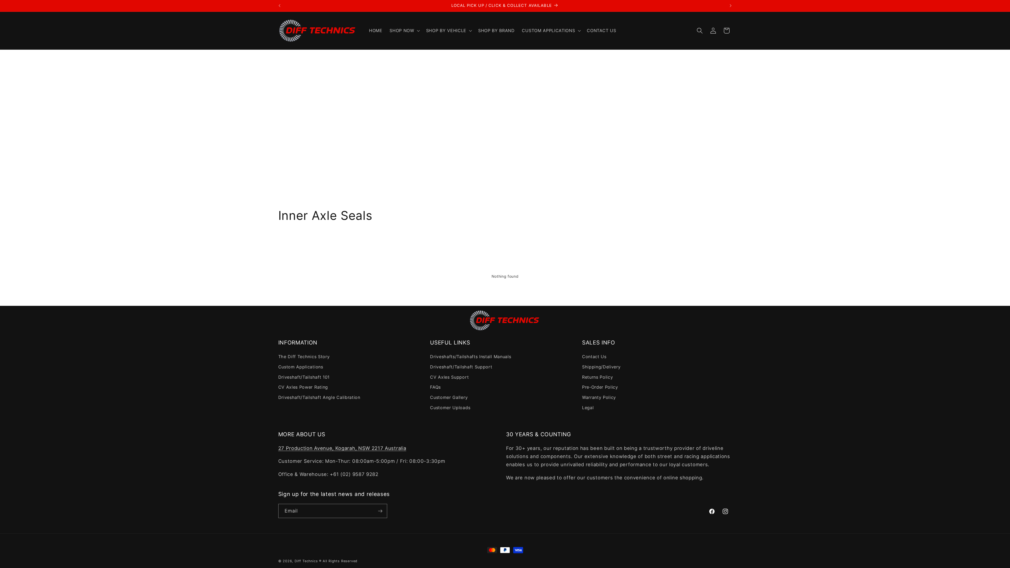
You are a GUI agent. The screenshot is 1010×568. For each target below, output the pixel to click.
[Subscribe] (380, 511)
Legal (588, 407)
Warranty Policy (599, 397)
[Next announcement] (730, 6)
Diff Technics (306, 561)
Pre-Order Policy (600, 387)
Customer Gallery (449, 397)
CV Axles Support (449, 377)
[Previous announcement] (279, 6)
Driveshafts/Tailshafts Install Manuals (470, 356)
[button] (404, 30)
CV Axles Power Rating (303, 387)
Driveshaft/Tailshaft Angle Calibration (319, 397)
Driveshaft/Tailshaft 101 (304, 377)
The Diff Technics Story (304, 356)
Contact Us (594, 356)
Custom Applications (300, 366)
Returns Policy (597, 377)
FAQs (435, 387)
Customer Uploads (450, 407)
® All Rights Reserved (338, 561)
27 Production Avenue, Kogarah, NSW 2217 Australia (342, 448)
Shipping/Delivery (601, 366)
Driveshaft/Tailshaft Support (461, 366)
